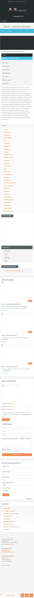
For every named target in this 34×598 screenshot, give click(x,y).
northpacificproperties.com (8, 551)
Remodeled (6, 194)
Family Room (7, 149)
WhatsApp (6, 257)
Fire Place (6, 152)
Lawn (5, 168)
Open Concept (7, 180)
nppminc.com (5, 557)
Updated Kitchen (8, 208)
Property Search (7, 508)
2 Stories (6, 129)
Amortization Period (7, 482)
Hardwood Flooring (8, 157)
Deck (5, 140)
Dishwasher (6, 146)
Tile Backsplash (7, 202)
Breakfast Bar (7, 132)
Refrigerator (7, 191)
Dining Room (7, 143)
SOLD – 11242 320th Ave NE (9, 335)
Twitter (6, 254)
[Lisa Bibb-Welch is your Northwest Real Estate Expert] (17, 10)
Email (5, 261)
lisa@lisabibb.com (21, 1)
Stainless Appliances (9, 199)
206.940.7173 (11, 406)
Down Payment (6, 471)
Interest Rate (5, 477)
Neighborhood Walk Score (9, 521)
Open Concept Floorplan (10, 183)
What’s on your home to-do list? (11, 526)
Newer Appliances (8, 174)
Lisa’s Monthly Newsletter (9, 511)
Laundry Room (7, 166)
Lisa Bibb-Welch (9, 595)
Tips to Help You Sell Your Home (11, 513)
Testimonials (6, 529)
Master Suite (7, 171)
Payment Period (6, 488)
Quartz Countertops (9, 185)
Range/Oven (7, 188)
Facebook (6, 251)
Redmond (9, 31)
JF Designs (7, 565)
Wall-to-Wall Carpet (8, 211)
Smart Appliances (8, 197)
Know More (6, 419)
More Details (24, 308)
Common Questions (7, 516)
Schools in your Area (8, 524)
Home (3, 31)
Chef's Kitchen (7, 135)
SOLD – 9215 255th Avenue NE (10, 366)
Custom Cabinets (8, 138)
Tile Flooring (7, 205)
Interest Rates (6, 518)
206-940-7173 (18, 16)
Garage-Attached (8, 154)
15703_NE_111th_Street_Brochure (14, 270)
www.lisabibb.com (6, 550)
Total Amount (5, 466)
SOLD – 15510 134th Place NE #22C (11, 304)
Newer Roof (7, 177)
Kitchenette (6, 160)
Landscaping (7, 163)
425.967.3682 (10, 409)
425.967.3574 (11, 403)
